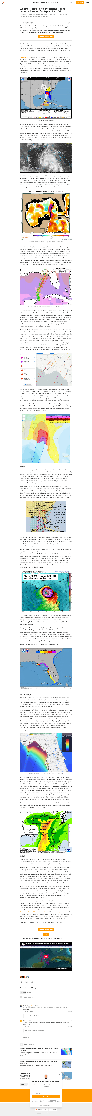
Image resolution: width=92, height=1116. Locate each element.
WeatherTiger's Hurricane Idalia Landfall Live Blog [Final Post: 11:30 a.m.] (38, 1062)
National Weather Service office (37, 912)
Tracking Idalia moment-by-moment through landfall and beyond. (36, 1065)
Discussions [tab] (31, 1044)
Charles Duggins (27, 1005)
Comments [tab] (23, 992)
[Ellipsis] (71, 1006)
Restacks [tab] (29, 992)
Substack (39, 1113)
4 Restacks (36, 977)
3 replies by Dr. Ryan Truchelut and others (34, 1015)
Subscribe (80, 2)
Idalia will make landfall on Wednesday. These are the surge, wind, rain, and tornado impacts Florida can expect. (38, 1053)
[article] (46, 1053)
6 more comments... (24, 1037)
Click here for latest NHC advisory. (46, 120)
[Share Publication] (74, 2)
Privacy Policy (57, 1101)
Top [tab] (21, 1044)
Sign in (87, 2)
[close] (60, 1075)
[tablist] (26, 992)
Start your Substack (42, 1109)
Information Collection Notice (45, 1101)
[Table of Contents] (2, 558)
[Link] (18, 466)
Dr (23, 1020)
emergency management (60, 912)
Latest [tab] (25, 1044)
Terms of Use (53, 1100)
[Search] (71, 2)
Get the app (53, 1109)
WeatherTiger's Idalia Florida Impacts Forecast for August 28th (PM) (39, 1049)
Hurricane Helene (25, 57)
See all (23, 1084)
